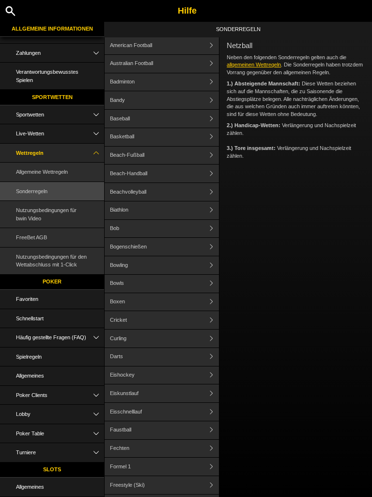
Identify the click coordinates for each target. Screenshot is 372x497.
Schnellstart (30, 318)
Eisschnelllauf (126, 411)
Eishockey (122, 375)
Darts (116, 356)
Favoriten (27, 299)
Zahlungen (28, 53)
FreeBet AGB (31, 237)
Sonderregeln (31, 191)
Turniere (26, 452)
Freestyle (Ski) (127, 485)
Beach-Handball (128, 173)
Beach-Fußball (127, 155)
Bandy (117, 100)
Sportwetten (52, 97)
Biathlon (119, 210)
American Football (131, 45)
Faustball (120, 429)
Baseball (120, 118)
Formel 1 (120, 466)
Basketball (122, 136)
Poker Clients (31, 395)
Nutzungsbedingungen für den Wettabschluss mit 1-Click (51, 261)
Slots (52, 469)
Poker (52, 281)
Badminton (122, 81)
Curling (118, 338)
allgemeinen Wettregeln (254, 64)
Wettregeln (30, 153)
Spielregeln (29, 357)
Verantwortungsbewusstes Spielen (47, 76)
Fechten (119, 448)
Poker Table (30, 433)
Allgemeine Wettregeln (42, 172)
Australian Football (131, 63)
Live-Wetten (30, 133)
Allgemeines (30, 376)
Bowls (117, 283)
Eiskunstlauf (124, 393)
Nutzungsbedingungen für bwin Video (46, 214)
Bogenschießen (128, 246)
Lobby (23, 414)
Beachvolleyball (128, 192)
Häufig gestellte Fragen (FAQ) (51, 337)
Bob (114, 228)
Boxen (117, 301)
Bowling (119, 265)
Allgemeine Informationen (52, 29)
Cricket (118, 320)
